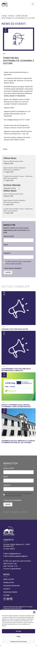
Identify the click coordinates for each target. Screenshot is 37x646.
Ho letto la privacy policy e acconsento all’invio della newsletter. (18, 263)
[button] (34, 612)
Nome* (5, 245)
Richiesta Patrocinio (11, 586)
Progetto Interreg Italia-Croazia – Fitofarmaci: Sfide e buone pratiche (18, 177)
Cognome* (6, 253)
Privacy (5, 512)
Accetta (18, 631)
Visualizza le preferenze (18, 641)
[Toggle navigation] (32, 4)
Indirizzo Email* (8, 236)
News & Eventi (8, 579)
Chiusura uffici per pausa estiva (13, 161)
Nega (18, 636)
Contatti (6, 589)
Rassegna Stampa (10, 592)
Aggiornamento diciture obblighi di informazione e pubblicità (14, 169)
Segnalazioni (8, 582)
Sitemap (6, 595)
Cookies (15, 512)
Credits (24, 512)
